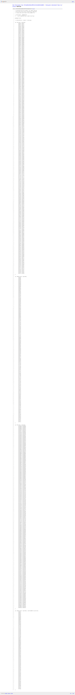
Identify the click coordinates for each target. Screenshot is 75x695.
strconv (14, 6)
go (61, 5)
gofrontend (54, 5)
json (73, 693)
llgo (22, 5)
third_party (48, 5)
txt (70, 693)
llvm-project (18, 5)
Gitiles (6, 693)
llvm (13, 5)
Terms (12, 693)
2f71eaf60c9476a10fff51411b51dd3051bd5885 (34, 5)
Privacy (9, 693)
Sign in (73, 1)
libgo (59, 5)
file (33, 8)
